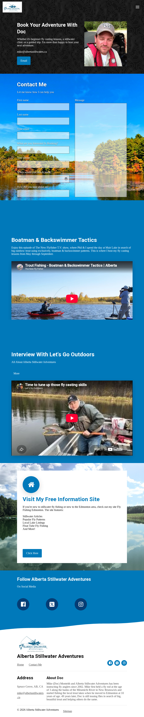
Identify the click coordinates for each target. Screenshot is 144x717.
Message (79, 100)
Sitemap (67, 711)
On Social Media (26, 586)
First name (23, 100)
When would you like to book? (34, 172)
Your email (23, 128)
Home (20, 664)
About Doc (55, 678)
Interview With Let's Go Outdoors (52, 354)
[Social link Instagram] (81, 604)
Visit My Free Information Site (61, 499)
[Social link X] (52, 604)
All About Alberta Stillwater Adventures (33, 362)
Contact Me (32, 84)
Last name (22, 114)
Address (25, 677)
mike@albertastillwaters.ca (30, 695)
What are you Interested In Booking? (37, 143)
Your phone (23, 157)
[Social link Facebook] (23, 604)
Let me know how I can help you (35, 92)
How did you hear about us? (32, 186)
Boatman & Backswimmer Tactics (54, 240)
